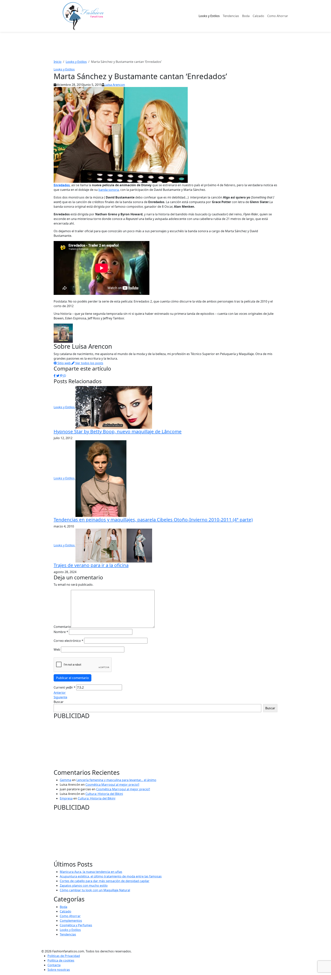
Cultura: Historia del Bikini (104, 794)
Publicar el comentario (72, 678)
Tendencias (231, 16)
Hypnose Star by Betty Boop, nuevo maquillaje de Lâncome (118, 431)
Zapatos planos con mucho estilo (84, 885)
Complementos (71, 920)
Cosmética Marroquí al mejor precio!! (112, 784)
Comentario (62, 627)
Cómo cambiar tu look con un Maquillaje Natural (95, 890)
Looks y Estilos (209, 16)
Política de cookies (61, 960)
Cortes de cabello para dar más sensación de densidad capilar (104, 881)
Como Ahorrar (277, 16)
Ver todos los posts (89, 363)
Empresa (66, 798)
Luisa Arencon (114, 85)
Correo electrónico (68, 641)
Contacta (54, 965)
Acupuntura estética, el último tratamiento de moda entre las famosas (111, 876)
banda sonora (108, 190)
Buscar (59, 702)
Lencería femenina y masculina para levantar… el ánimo (116, 780)
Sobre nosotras (59, 970)
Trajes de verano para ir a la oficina (91, 565)
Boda (246, 16)
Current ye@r (64, 687)
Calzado (258, 16)
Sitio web (64, 363)
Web (57, 649)
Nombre (61, 632)
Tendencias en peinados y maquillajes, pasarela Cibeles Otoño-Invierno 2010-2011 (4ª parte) (153, 519)
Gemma (65, 780)
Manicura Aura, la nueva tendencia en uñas (91, 872)
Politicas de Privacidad (64, 956)
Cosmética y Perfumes (76, 925)
